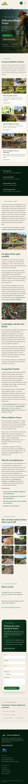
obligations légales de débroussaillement (13, 229)
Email (5, 666)
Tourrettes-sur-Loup (9, 714)
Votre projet (6, 677)
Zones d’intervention (6, 771)
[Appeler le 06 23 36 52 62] (21, 3)
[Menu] (24, 3)
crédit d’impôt (14, 452)
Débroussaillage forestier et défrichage (10, 761)
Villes (7, 8)
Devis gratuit (6, 35)
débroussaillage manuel (9, 404)
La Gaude (19, 718)
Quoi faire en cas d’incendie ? (11, 506)
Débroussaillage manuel (7, 757)
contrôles (12, 481)
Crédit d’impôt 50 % (6, 769)
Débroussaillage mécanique (8, 759)
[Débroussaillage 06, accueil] (5, 3)
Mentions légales (5, 773)
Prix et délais (4, 767)
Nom (5, 654)
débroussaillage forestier (8, 410)
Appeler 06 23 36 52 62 (9, 39)
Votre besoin (6, 671)
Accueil (3, 8)
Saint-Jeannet (7, 718)
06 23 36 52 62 (9, 648)
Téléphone (6, 660)
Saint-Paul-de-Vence (9, 711)
